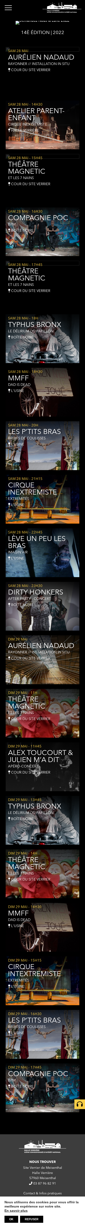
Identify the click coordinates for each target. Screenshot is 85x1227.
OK (11, 1219)
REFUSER (31, 1219)
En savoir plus (16, 1210)
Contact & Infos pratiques (42, 1193)
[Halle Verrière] (61, 7)
